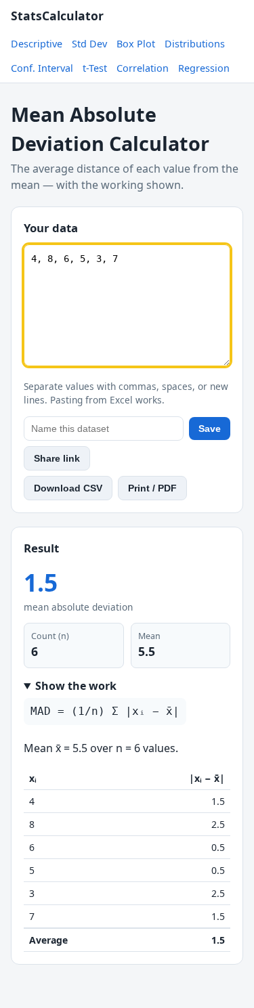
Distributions (195, 43)
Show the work (76, 685)
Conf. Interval (42, 68)
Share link (57, 458)
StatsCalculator (57, 15)
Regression (204, 68)
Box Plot (136, 43)
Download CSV (68, 488)
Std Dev (89, 43)
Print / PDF (152, 488)
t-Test (95, 68)
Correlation (143, 68)
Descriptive (36, 43)
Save (209, 428)
